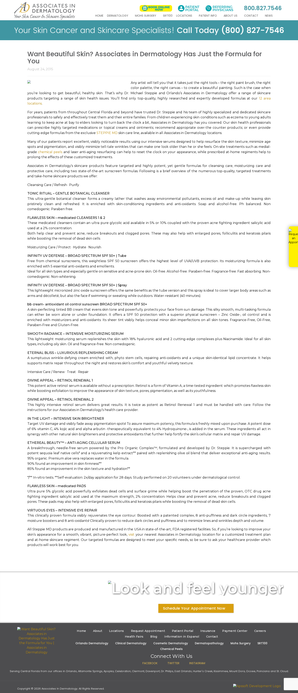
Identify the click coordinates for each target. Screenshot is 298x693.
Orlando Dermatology (91, 643)
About (97, 631)
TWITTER (173, 663)
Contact (251, 16)
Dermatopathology (209, 643)
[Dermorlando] (44, 11)
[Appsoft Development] (257, 686)
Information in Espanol (181, 636)
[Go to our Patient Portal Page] (188, 8)
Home (99, 16)
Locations (184, 16)
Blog (153, 636)
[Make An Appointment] (156, 8)
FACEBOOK (150, 663)
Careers (260, 631)
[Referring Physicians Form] (219, 8)
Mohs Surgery (146, 16)
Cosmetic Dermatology (170, 643)
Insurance (207, 631)
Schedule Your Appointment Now (194, 608)
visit (131, 534)
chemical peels (50, 152)
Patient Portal (182, 631)
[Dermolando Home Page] (36, 641)
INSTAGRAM (197, 663)
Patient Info (208, 16)
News (269, 16)
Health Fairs (134, 636)
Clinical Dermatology (130, 643)
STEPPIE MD (107, 133)
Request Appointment (148, 631)
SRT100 (168, 16)
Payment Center (234, 631)
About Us (231, 16)
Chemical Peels (171, 649)
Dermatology (118, 16)
